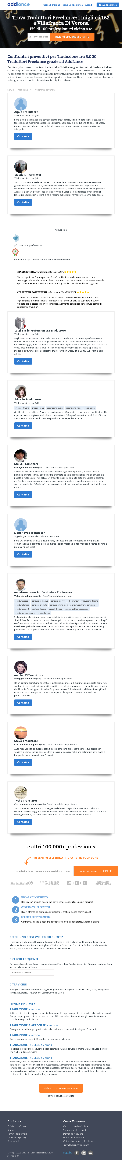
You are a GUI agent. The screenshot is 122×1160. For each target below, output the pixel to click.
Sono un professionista (75, 1129)
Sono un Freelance (72, 4)
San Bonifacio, (76, 964)
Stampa (11, 1129)
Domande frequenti (73, 1133)
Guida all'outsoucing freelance (78, 1141)
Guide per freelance (73, 1137)
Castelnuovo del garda (27, 744)
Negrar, (53, 964)
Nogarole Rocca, (58, 989)
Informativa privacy (16, 1137)
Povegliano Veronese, (20, 989)
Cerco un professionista (75, 1126)
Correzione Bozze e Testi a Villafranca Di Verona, (69, 942)
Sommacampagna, (40, 989)
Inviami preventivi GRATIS (95, 871)
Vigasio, (71, 989)
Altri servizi (61, 948)
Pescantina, (63, 964)
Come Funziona (51, 4)
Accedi (88, 4)
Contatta (23, 136)
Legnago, (44, 964)
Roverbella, (23, 992)
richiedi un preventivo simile (61, 1088)
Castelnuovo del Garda (53, 992)
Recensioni (13, 1141)
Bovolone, (15, 964)
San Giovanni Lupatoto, (95, 964)
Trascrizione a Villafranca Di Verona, (27, 942)
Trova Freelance (108, 4)
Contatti (23, 1126)
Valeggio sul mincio (25, 595)
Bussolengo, (26, 964)
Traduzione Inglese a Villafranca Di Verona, (52, 945)
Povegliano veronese (26, 467)
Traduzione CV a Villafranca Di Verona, (36, 948)
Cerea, (36, 964)
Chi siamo (12, 1126)
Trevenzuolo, (35, 992)
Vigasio (18, 536)
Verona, (14, 967)
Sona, (109, 964)
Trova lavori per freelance (76, 1144)
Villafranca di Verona (27, 967)
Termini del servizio (17, 1133)
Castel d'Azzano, (83, 989)
